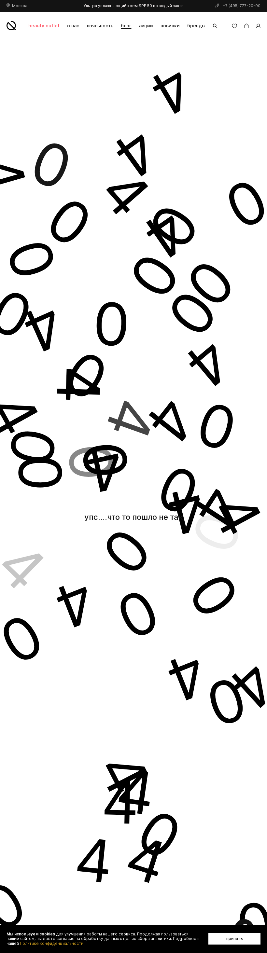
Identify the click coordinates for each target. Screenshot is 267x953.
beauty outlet (44, 25)
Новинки (170, 25)
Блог (126, 25)
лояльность (100, 25)
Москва (19, 5)
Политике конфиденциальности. (52, 943)
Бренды (196, 25)
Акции (146, 25)
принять (234, 938)
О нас (73, 25)
